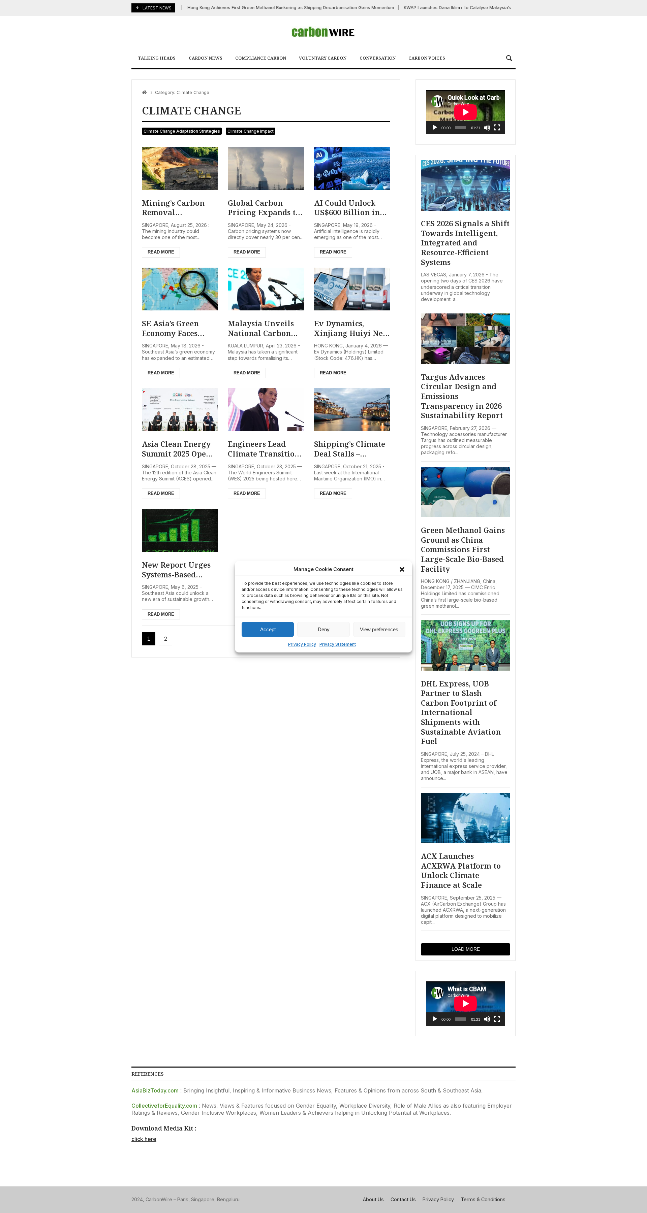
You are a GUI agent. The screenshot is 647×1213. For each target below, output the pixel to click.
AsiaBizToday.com (155, 1090)
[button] (402, 569)
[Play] (434, 127)
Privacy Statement (337, 644)
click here (143, 1139)
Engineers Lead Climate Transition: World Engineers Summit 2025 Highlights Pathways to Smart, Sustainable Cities (265, 448)
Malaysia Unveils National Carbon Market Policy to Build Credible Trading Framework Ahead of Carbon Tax (262, 328)
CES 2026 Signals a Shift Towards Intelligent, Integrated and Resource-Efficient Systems (465, 242)
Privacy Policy (302, 644)
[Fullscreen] (497, 127)
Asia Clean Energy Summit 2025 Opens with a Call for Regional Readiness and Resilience (178, 448)
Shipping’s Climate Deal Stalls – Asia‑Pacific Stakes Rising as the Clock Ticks (349, 448)
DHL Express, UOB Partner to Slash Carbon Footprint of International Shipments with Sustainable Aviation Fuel (461, 712)
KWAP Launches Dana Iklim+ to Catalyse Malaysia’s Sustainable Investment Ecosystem (479, 7)
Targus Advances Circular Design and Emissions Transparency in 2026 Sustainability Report (462, 396)
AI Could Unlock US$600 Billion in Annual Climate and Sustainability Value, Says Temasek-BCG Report (352, 207)
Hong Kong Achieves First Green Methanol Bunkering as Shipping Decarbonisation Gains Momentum (276, 7)
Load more (466, 949)
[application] (465, 112)
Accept (268, 629)
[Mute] (487, 127)
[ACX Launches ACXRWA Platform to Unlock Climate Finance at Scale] (465, 818)
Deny (324, 629)
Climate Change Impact (250, 131)
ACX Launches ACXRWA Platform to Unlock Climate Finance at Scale (461, 870)
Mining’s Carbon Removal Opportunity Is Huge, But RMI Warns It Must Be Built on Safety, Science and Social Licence (176, 207)
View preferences (379, 629)
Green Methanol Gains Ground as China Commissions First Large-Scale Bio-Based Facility (463, 549)
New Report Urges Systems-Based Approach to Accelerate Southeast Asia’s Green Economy (176, 569)
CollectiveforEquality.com (164, 1105)
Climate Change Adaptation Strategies (182, 131)
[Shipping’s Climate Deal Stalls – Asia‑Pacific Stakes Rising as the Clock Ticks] (352, 409)
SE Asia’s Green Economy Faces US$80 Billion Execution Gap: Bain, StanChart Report (171, 328)
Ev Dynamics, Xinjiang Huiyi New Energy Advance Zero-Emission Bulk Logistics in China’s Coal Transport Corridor (351, 328)
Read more (161, 252)
